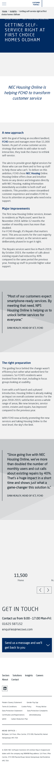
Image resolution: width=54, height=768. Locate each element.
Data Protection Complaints (37, 711)
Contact (15, 679)
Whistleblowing (35, 715)
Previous (40, 590)
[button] (48, 3)
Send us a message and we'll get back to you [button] (23, 645)
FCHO (5, 141)
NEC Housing (33, 173)
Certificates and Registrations (13, 715)
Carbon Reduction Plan (19, 719)
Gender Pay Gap (32, 702)
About (5, 679)
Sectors (5, 675)
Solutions (17, 675)
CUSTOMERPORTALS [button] (36, 4)
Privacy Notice (41, 707)
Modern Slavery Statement (12, 702)
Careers (39, 675)
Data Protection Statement (12, 711)
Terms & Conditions (9, 707)
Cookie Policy (26, 707)
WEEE (4, 719)
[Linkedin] (5, 688)
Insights (13, 11)
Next (48, 590)
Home (4, 11)
